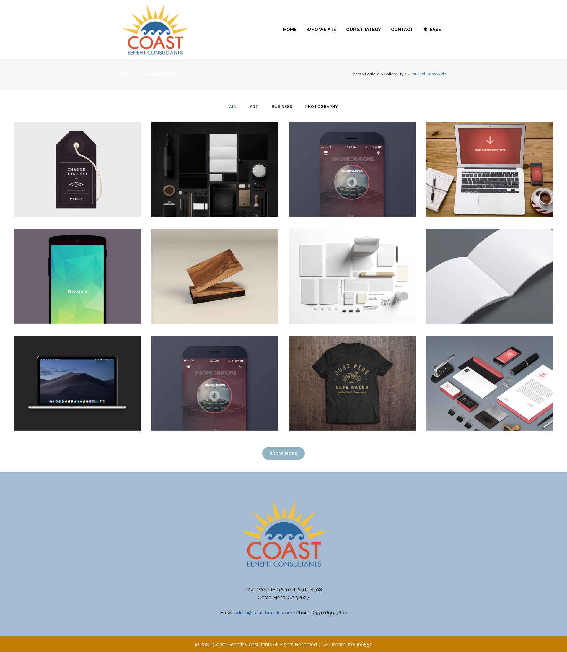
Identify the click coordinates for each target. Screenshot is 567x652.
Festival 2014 (352, 261)
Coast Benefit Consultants (242, 644)
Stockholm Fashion (77, 155)
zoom (65, 181)
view (90, 181)
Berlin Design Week (214, 155)
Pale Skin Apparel (352, 368)
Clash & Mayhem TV (489, 368)
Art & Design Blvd (215, 261)
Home (356, 74)
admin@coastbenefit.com (263, 613)
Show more (283, 453)
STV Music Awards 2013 (214, 368)
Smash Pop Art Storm (489, 261)
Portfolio (372, 74)
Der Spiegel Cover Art (77, 261)
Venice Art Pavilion (352, 155)
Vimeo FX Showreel (490, 155)
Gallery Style (395, 74)
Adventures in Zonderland (77, 368)
